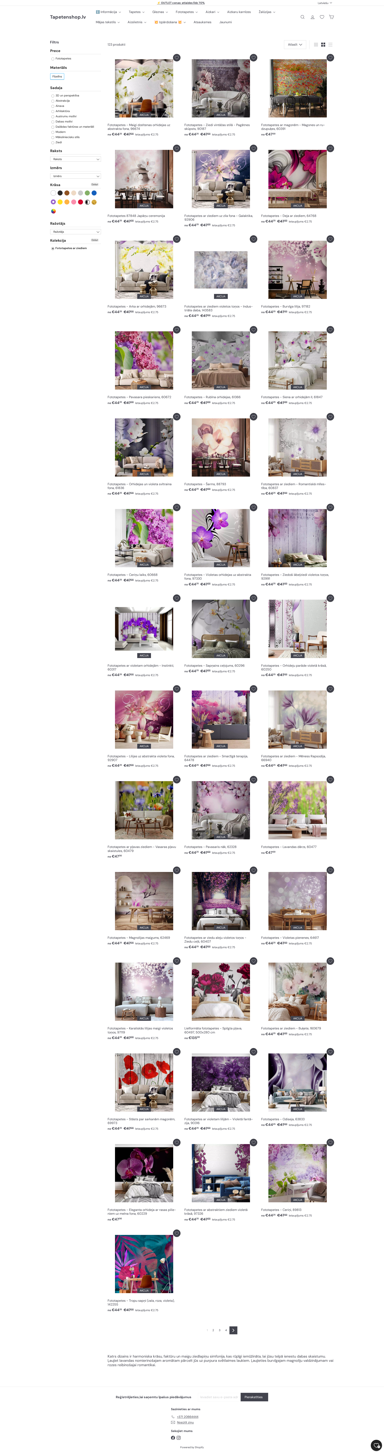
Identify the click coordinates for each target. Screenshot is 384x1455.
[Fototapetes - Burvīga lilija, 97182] (297, 275)
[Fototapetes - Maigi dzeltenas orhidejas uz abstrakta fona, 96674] (144, 96)
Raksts (56, 151)
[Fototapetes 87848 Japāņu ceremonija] (144, 185)
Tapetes (135, 12)
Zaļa (87, 193)
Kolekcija (58, 240)
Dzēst (95, 184)
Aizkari (211, 12)
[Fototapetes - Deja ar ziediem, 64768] (297, 185)
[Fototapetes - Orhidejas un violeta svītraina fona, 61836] (144, 455)
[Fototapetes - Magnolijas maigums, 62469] (144, 907)
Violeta (53, 202)
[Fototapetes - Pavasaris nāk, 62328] (220, 816)
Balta (53, 193)
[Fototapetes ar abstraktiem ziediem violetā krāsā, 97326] (220, 1181)
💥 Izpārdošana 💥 (168, 22)
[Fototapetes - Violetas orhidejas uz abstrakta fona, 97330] (220, 546)
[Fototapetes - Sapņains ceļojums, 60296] (220, 634)
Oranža (67, 202)
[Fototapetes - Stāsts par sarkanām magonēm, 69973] (144, 1090)
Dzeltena (60, 202)
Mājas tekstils (106, 22)
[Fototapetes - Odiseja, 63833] (297, 1088)
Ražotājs (57, 223)
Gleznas (158, 12)
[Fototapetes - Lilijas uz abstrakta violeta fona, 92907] (144, 727)
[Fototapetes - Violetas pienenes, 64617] (297, 907)
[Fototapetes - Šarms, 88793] (220, 453)
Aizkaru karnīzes (239, 12)
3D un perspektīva (67, 95)
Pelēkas (80, 193)
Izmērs (56, 167)
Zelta (94, 202)
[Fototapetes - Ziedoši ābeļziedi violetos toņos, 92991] (297, 546)
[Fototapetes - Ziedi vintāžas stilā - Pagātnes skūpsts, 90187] (220, 96)
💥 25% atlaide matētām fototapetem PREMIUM (181, 3)
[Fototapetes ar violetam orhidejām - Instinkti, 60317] (144, 636)
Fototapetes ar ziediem (71, 248)
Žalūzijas (265, 12)
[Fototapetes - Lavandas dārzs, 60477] (297, 816)
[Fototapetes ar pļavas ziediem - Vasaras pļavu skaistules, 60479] (144, 818)
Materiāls (58, 67)
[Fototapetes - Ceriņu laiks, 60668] (144, 544)
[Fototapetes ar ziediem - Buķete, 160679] (297, 997)
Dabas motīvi (63, 121)
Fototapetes (185, 12)
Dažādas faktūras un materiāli (74, 127)
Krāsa (55, 184)
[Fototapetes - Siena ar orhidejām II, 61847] (297, 366)
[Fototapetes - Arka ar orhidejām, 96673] (144, 275)
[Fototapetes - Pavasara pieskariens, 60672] (144, 366)
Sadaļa (56, 87)
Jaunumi (225, 22)
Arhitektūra (62, 111)
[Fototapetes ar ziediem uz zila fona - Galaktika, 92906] (220, 187)
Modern (60, 132)
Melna (60, 193)
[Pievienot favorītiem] (176, 57)
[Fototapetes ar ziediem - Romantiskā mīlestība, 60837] (297, 455)
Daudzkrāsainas (53, 211)
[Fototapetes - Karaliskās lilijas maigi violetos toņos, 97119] (144, 999)
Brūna (67, 193)
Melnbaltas (87, 202)
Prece (55, 51)
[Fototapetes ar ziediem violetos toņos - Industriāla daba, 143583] (220, 277)
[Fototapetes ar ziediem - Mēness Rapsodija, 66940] (297, 727)
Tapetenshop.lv (68, 17)
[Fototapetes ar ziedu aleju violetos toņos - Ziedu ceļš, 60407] (220, 909)
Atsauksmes (202, 22)
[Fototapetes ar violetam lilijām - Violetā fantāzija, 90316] (220, 1090)
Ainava (59, 106)
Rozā (74, 202)
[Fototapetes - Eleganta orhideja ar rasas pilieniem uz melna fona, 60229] (144, 1181)
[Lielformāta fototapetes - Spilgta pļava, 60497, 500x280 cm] (220, 999)
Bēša (74, 193)
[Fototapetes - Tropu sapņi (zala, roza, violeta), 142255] (144, 1272)
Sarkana (80, 202)
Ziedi (58, 142)
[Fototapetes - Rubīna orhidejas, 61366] (220, 366)
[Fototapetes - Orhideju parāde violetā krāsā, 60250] (297, 636)
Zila (94, 193)
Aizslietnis (135, 22)
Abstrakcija (62, 101)
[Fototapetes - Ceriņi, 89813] (297, 1179)
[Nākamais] (233, 1330)
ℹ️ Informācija (107, 12)
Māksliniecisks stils (67, 137)
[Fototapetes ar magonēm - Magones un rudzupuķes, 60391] (297, 96)
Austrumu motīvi (65, 116)
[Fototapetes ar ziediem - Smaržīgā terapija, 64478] (220, 727)
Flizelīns (57, 76)
